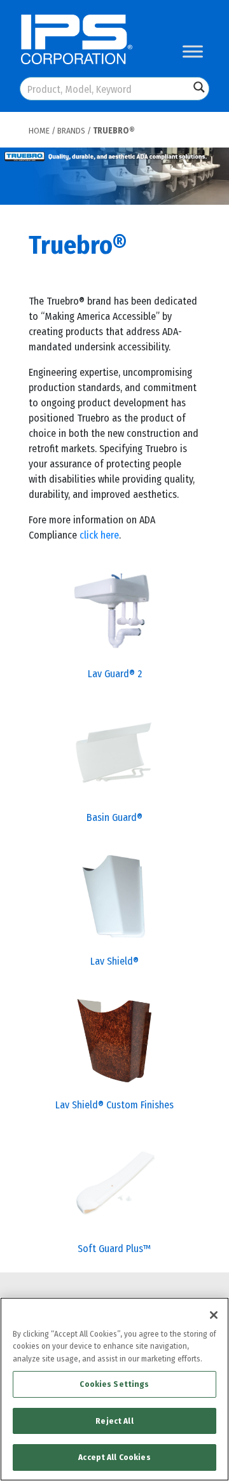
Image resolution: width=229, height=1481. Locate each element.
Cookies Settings (114, 1384)
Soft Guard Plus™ (114, 1249)
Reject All (114, 1421)
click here (99, 535)
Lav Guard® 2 (115, 674)
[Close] (214, 1315)
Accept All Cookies (114, 1457)
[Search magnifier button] (199, 87)
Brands (71, 130)
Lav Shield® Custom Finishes (114, 1105)
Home (39, 130)
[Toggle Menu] (193, 51)
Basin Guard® (114, 817)
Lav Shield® (114, 961)
